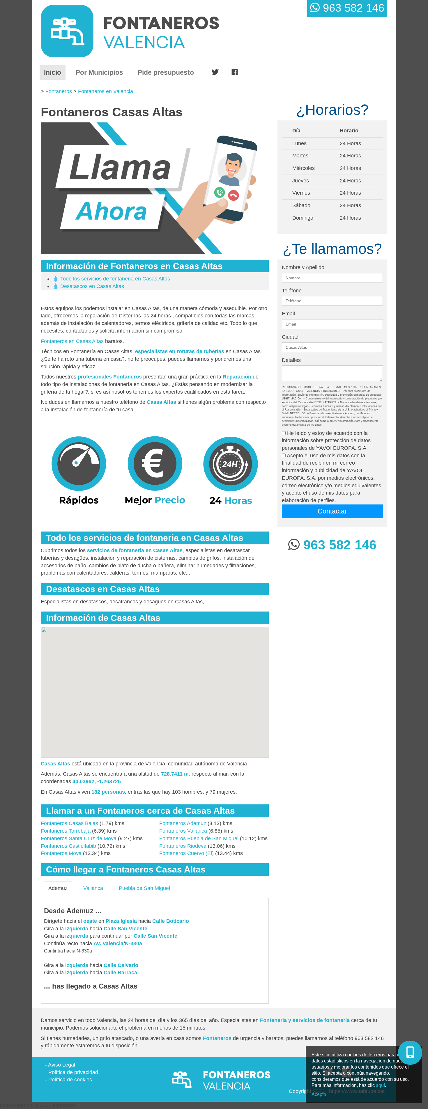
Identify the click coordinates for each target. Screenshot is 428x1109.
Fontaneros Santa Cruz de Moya (78, 838)
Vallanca (93, 888)
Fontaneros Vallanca (183, 831)
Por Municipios (99, 72)
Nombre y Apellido (303, 267)
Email (288, 314)
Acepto (319, 1094)
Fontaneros (58, 91)
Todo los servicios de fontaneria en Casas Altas (115, 279)
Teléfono (292, 291)
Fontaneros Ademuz (182, 823)
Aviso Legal (61, 1065)
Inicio (55, 72)
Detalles (291, 360)
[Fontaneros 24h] (153, 31)
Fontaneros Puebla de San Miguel (198, 838)
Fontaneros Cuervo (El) (186, 853)
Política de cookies (70, 1080)
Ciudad (290, 337)
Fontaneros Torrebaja (66, 831)
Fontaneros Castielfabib (68, 846)
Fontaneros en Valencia (105, 91)
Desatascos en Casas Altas (92, 286)
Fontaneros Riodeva (182, 846)
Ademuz (58, 888)
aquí (380, 1085)
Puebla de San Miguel (144, 888)
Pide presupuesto (166, 72)
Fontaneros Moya (61, 853)
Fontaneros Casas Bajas (69, 823)
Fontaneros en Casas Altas (72, 341)
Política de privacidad (73, 1072)
